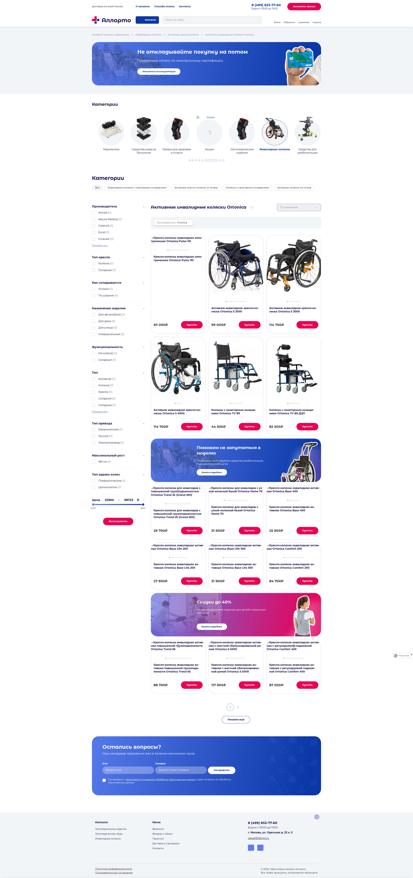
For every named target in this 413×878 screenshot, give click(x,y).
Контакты (185, 6)
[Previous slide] (88, 132)
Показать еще (236, 719)
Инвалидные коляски (108, 838)
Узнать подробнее (211, 472)
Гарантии (158, 838)
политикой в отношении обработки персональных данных (160, 779)
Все (97, 187)
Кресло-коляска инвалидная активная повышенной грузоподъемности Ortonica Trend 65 (176, 668)
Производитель (104, 206)
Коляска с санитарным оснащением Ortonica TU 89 (233, 411)
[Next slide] (325, 132)
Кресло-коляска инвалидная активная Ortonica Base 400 (292, 508)
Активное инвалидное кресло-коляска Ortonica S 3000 (293, 310)
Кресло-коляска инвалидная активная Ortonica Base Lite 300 (234, 566)
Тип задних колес (106, 474)
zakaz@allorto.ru (258, 838)
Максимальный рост (108, 455)
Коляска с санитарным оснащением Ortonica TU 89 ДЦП (291, 411)
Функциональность (107, 347)
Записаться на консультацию (159, 71)
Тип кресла (101, 257)
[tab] (189, 160)
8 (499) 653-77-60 (266, 5)
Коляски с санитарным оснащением (247, 187)
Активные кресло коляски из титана (196, 187)
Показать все (100, 245)
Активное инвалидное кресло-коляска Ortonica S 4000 (177, 411)
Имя (105, 763)
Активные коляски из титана (294, 187)
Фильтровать (118, 521)
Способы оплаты (164, 6)
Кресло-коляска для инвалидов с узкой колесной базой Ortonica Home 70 (234, 510)
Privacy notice (404, 656)
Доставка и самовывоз (165, 843)
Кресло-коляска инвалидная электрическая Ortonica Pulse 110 (178, 258)
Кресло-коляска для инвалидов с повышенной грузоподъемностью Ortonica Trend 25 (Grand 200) (177, 514)
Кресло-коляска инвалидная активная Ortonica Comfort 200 (292, 566)
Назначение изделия (109, 308)
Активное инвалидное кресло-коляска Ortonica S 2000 (235, 310)
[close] (411, 655)
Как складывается (106, 282)
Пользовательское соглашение (114, 872)
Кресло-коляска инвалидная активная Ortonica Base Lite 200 (176, 566)
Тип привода (102, 423)
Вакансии (158, 829)
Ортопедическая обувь (109, 833)
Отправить (222, 770)
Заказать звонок (304, 6)
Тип (95, 372)
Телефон (160, 763)
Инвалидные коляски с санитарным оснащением (137, 187)
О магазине (143, 6)
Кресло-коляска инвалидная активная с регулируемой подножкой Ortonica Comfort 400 (292, 668)
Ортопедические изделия (110, 829)
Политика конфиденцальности (113, 868)
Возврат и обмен (162, 833)
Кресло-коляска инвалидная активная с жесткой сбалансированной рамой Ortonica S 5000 (235, 668)
